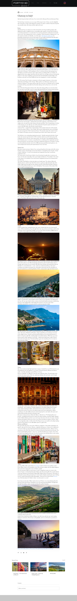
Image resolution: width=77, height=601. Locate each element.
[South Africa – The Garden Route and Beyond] (20, 566)
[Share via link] (26, 552)
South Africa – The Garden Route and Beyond (20, 574)
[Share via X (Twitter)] (20, 552)
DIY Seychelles (53, 573)
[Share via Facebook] (18, 552)
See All (64, 560)
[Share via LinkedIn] (23, 552)
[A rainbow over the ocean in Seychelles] (57, 566)
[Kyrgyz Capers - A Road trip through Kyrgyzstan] (38, 566)
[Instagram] (65, 3)
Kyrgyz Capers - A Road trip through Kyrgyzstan (37, 574)
